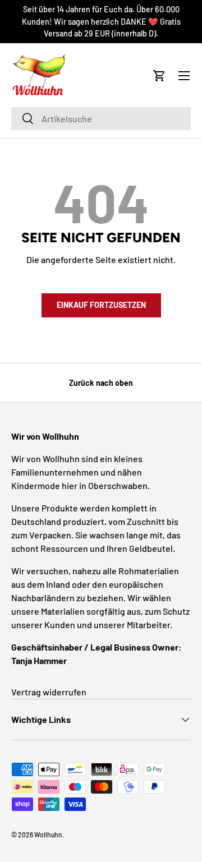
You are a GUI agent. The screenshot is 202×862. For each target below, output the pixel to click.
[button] (159, 75)
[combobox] (101, 118)
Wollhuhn (48, 834)
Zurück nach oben (101, 383)
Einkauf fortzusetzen (101, 305)
